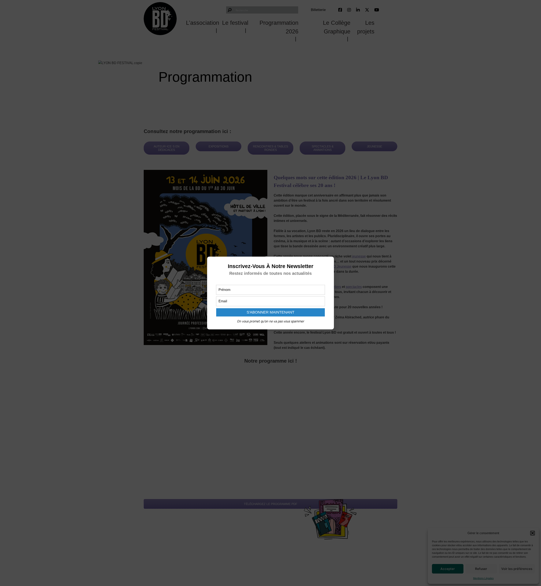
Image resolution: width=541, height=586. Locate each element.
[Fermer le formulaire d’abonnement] (328, 263)
